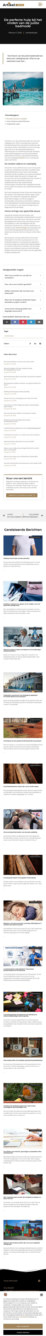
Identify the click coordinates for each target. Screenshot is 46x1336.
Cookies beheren (23, 1332)
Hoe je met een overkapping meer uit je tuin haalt (20, 398)
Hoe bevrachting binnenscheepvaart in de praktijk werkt (23, 463)
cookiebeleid (23, 1317)
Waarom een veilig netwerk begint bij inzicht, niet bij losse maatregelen (21, 449)
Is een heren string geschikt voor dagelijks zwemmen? (23, 310)
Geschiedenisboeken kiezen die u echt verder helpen (21, 786)
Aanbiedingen (32, 33)
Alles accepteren (23, 1326)
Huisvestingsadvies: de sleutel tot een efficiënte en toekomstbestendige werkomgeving (20, 1015)
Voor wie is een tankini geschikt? (23, 284)
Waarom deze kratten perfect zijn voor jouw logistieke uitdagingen (21, 1243)
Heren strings (21, 228)
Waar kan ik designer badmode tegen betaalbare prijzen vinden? (23, 301)
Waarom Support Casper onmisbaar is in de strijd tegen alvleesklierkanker (22, 650)
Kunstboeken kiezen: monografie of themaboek (19, 878)
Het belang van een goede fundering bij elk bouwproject (22, 741)
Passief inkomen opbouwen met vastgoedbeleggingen (22, 428)
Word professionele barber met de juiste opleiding (20, 832)
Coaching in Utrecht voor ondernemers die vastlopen (22, 435)
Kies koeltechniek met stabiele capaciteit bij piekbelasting (22, 1060)
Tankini (21, 158)
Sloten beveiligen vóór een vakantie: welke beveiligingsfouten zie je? (18, 369)
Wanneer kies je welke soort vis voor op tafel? (19, 441)
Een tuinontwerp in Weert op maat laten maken (20, 413)
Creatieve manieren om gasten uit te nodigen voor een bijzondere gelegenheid (21, 604)
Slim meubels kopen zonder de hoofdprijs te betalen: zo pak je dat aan (22, 1197)
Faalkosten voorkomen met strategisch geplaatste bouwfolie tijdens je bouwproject (20, 695)
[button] (41, 1295)
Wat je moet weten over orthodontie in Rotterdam (21, 456)
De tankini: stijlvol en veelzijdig (17, 118)
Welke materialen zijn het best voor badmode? (23, 292)
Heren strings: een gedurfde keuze (18, 121)
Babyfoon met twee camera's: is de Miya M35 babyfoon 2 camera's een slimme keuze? (22, 924)
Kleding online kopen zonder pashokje (16, 391)
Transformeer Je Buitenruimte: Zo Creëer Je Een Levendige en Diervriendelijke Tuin (19, 1106)
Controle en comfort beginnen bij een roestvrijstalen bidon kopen (21, 405)
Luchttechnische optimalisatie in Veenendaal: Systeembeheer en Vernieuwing (18, 969)
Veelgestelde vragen (13, 124)
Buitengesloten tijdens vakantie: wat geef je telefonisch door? (22, 384)
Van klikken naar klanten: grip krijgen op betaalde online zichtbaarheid (22, 1152)
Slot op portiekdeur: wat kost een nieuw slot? (19, 361)
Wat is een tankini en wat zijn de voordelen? (23, 276)
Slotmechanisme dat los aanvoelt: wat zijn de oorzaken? (22, 376)
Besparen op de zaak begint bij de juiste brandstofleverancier (17, 420)
